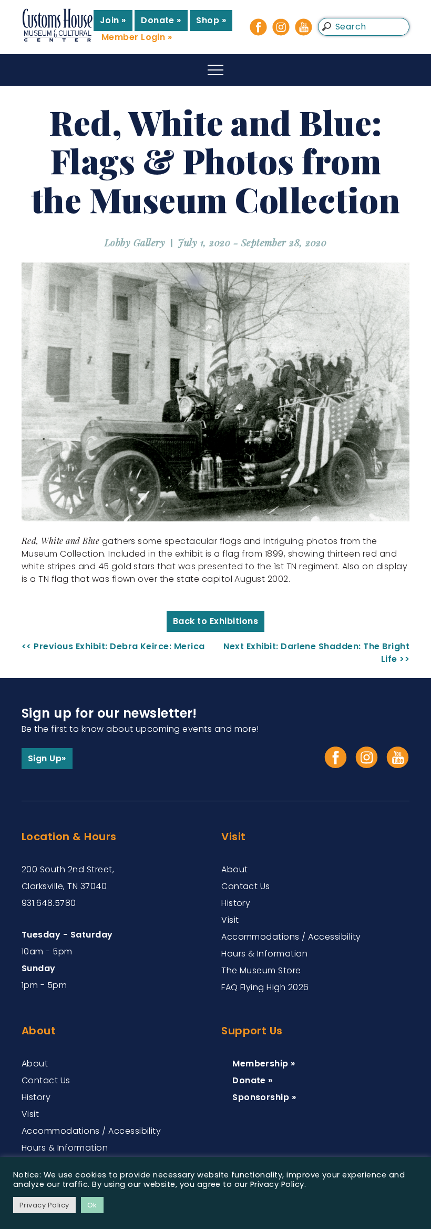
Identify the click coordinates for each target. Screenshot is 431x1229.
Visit (230, 920)
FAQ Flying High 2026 (265, 987)
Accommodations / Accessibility (291, 937)
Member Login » (136, 37)
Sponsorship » (264, 1097)
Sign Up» (47, 758)
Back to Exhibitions (215, 621)
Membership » (263, 1063)
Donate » (161, 20)
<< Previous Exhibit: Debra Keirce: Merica (113, 646)
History (235, 903)
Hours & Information (264, 954)
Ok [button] (92, 1205)
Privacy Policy (44, 1205)
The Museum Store (261, 970)
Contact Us (245, 886)
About (234, 869)
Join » (113, 20)
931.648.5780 (49, 903)
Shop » (211, 20)
